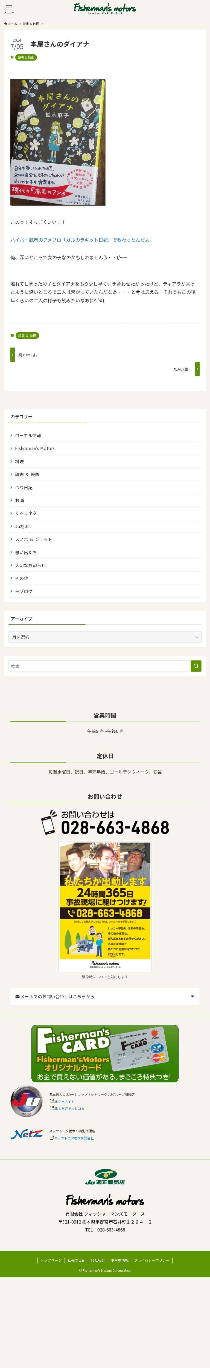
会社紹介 (98, 1260)
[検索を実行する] (196, 666)
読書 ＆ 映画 (26, 57)
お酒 (19, 500)
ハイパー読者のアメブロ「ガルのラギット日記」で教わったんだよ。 (82, 239)
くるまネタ (26, 513)
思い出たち (26, 552)
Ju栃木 (22, 526)
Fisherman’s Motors (35, 448)
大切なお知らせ (30, 565)
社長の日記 (76, 1260)
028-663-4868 (111, 1229)
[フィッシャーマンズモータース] (105, 9)
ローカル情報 (28, 435)
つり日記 (24, 487)
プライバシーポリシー (152, 1260)
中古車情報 (120, 1260)
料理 (19, 461)
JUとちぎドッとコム (69, 1108)
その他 (21, 578)
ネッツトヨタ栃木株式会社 (74, 1138)
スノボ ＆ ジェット (33, 539)
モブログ (24, 591)
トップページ (51, 1260)
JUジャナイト (64, 1101)
